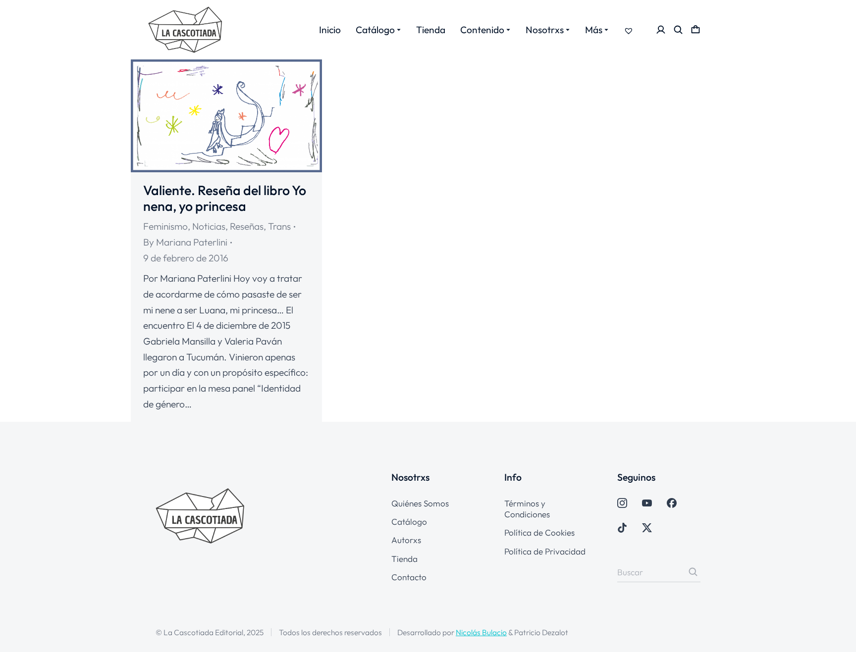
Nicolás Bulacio (481, 632)
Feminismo (165, 226)
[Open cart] (695, 30)
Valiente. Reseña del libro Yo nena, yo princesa (224, 198)
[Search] (693, 571)
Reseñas (247, 226)
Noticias (208, 226)
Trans (279, 226)
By (185, 242)
